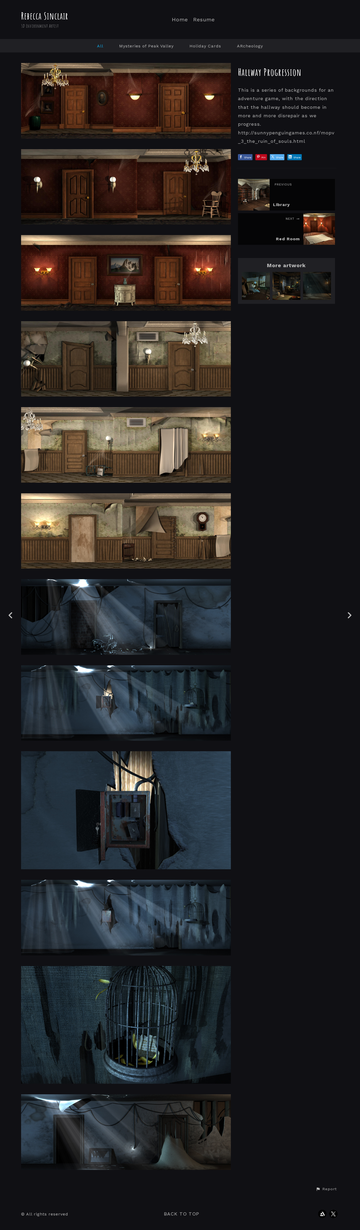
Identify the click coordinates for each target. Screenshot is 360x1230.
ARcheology (250, 45)
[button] (326, 1189)
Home (180, 20)
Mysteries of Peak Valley (146, 45)
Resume (204, 20)
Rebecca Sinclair (44, 16)
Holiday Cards (205, 45)
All (100, 45)
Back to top (181, 1214)
